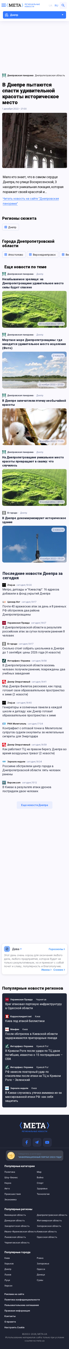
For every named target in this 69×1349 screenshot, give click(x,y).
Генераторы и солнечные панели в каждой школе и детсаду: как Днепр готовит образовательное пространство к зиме (32, 711)
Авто (7, 1188)
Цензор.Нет (13, 601)
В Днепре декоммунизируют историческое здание (34, 520)
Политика (9, 1172)
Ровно (40, 1258)
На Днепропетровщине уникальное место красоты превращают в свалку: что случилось (33, 461)
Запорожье (43, 1263)
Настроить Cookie (14, 1327)
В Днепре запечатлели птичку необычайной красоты (34, 402)
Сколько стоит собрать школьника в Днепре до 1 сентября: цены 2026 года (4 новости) (33, 650)
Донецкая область (14, 1220)
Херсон (8, 1285)
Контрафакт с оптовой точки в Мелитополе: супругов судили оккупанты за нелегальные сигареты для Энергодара (33, 732)
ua (50, 5)
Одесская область (47, 1237)
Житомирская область (49, 1220)
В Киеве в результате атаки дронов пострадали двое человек (26, 789)
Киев (37, 1016)
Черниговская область (17, 1242)
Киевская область (47, 1231)
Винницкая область (15, 1215)
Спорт (40, 1183)
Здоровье (42, 1188)
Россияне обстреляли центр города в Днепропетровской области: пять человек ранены (31, 770)
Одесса (41, 1269)
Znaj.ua (11, 585)
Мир (39, 1172)
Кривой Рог (42, 1046)
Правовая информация (16, 1310)
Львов (7, 1274)
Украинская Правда (18, 622)
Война (40, 1177)
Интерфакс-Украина (18, 660)
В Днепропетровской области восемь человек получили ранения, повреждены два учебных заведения (33, 669)
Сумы (40, 1280)
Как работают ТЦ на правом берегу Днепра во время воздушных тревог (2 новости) (34, 751)
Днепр (39, 274)
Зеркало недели (16, 761)
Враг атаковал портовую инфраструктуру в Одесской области (33, 1006)
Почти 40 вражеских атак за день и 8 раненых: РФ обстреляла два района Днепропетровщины (34, 610)
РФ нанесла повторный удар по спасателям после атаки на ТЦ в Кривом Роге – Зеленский (33, 1076)
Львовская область (15, 1237)
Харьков (9, 1263)
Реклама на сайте (14, 1294)
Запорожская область (49, 1226)
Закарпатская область (17, 1226)
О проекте (10, 1321)
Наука (7, 1183)
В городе (12, 643)
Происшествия (12, 1194)
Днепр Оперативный (18, 681)
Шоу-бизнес (11, 1177)
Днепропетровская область (50, 75)
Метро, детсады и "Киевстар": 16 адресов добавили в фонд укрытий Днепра (30, 591)
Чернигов (41, 999)
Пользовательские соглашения (16, 1305)
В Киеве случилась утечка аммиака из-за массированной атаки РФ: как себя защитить (33, 1097)
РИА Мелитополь (16, 723)
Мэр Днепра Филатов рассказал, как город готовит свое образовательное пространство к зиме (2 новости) (33, 690)
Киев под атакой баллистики (25, 1021)
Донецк (41, 1274)
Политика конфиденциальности (16, 1299)
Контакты (10, 1316)
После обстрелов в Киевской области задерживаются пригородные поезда (31, 1036)
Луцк (7, 1280)
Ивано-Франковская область (18, 1231)
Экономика (10, 1199)
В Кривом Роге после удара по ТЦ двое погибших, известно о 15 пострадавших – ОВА (34, 1055)
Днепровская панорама (20, 274)
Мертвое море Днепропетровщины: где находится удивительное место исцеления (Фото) (34, 344)
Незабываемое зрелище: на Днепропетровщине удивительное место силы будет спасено (33, 283)
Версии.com (14, 782)
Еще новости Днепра (34, 805)
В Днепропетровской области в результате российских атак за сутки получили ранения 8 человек (33, 631)
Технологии (43, 1194)
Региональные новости (32, 5)
